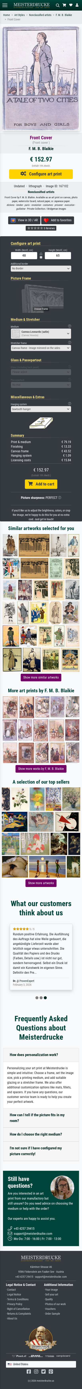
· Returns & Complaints (18, 1313)
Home (6, 15)
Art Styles (19, 15)
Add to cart (43, 484)
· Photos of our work (55, 1304)
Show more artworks (41, 883)
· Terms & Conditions (17, 1299)
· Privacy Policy (14, 1304)
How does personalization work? (34, 1054)
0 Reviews (49, 228)
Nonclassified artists (40, 15)
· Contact (11, 1289)
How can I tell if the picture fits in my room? (37, 1118)
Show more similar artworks (41, 677)
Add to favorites (60, 220)
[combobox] (41, 269)
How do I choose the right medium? (36, 1134)
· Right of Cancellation (18, 1309)
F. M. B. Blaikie (64, 15)
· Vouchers (50, 1309)
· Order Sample (52, 1313)
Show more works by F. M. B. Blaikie (41, 769)
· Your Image (51, 1289)
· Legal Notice (13, 1294)
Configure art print (44, 173)
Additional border (19, 263)
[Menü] (5, 5)
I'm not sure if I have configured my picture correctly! (36, 1151)
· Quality (48, 1299)
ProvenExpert (27, 981)
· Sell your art (51, 1294)
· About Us (11, 1318)
